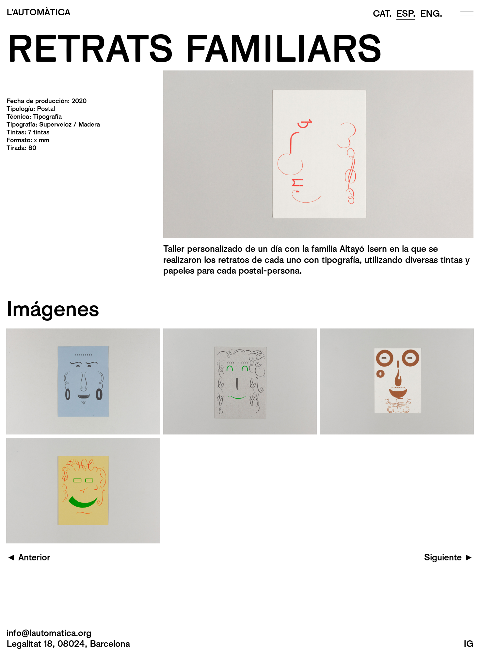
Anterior (28, 557)
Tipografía (47, 116)
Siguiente (448, 557)
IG (468, 643)
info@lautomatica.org (49, 632)
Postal (46, 109)
